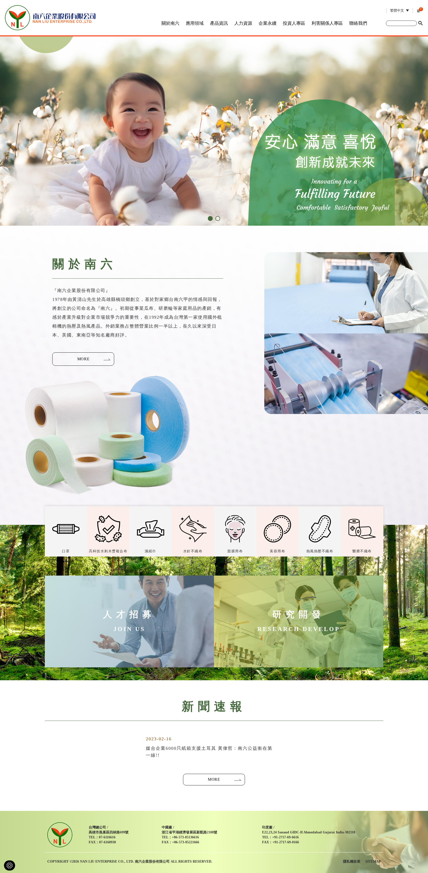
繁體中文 (397, 10)
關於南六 (170, 23)
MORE (83, 359)
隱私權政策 (351, 861)
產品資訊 (219, 23)
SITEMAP (373, 861)
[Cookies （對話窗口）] (9, 865)
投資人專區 (294, 23)
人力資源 (243, 23)
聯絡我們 (358, 23)
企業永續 (267, 23)
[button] (210, 218)
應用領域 (195, 23)
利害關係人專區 (327, 23)
